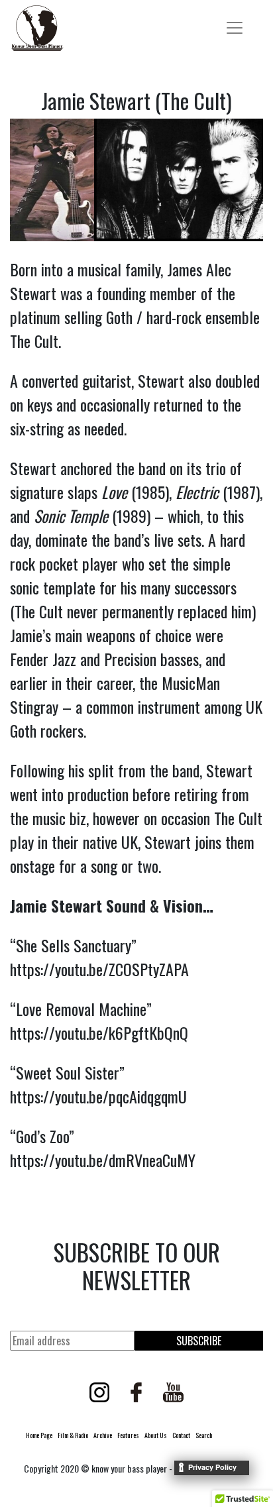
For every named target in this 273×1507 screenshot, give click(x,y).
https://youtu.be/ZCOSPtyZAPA (99, 969)
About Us (155, 1435)
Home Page (39, 1435)
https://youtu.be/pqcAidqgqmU (98, 1096)
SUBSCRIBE (198, 1341)
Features (128, 1435)
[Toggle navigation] (234, 27)
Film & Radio (73, 1435)
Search (203, 1435)
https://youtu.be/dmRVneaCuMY (102, 1160)
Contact (181, 1435)
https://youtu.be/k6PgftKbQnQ (99, 1032)
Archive (102, 1435)
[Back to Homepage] (37, 28)
